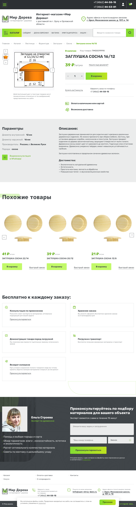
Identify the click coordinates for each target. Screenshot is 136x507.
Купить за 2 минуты (74, 90)
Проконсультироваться (20, 319)
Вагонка (55, 33)
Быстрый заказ (37, 267)
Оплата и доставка (44, 475)
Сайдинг (27, 33)
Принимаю (107, 502)
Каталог (15, 33)
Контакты (74, 475)
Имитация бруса (69, 33)
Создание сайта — (113, 504)
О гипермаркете (43, 479)
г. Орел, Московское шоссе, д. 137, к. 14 (108, 20)
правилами (87, 460)
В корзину (12, 266)
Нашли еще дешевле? (98, 65)
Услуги (6, 479)
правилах (42, 503)
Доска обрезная (41, 33)
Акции (83, 33)
